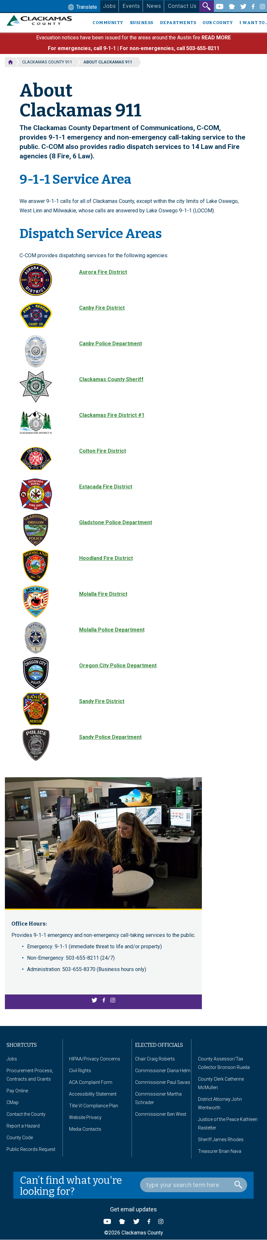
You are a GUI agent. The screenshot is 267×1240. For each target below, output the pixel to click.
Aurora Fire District (103, 272)
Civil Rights (80, 1070)
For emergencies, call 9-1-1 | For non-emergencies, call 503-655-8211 (133, 48)
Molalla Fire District (103, 594)
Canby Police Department (110, 343)
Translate (86, 7)
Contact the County (26, 1114)
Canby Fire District (102, 308)
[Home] (42, 20)
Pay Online (17, 1090)
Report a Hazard (23, 1125)
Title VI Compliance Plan (93, 1105)
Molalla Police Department (112, 630)
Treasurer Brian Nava (219, 1151)
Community (107, 22)
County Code (20, 1137)
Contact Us (182, 6)
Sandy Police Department (110, 737)
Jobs (109, 6)
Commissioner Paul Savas (162, 1082)
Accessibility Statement (93, 1094)
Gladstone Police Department (115, 522)
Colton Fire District (102, 451)
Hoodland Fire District (106, 558)
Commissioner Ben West (160, 1114)
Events (131, 6)
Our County (218, 22)
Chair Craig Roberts (155, 1058)
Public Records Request (31, 1149)
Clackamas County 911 (47, 62)
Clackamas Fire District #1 (112, 415)
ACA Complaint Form (90, 1082)
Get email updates (133, 1209)
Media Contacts (85, 1129)
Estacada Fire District (105, 487)
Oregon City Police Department (118, 665)
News (154, 6)
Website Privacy (85, 1117)
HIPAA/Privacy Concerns (94, 1058)
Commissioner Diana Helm (162, 1070)
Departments (178, 22)
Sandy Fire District (101, 701)
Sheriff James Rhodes (221, 1139)
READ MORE (216, 37)
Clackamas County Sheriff (111, 379)
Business (141, 22)
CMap (13, 1102)
